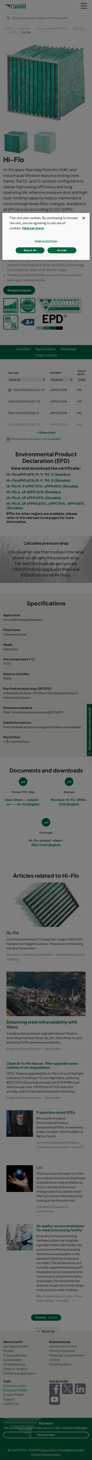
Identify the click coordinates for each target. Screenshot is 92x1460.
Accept (62, 250)
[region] (46, 236)
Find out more (33, 228)
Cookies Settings (46, 241)
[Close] (83, 218)
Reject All (30, 250)
